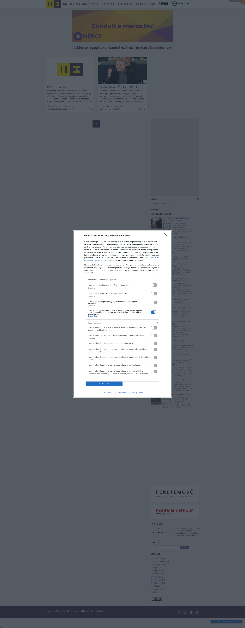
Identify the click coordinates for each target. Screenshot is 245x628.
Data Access (122, 393)
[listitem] (122, 279)
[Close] (166, 235)
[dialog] (122, 314)
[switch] (154, 285)
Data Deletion (108, 393)
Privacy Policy (137, 393)
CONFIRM (104, 384)
